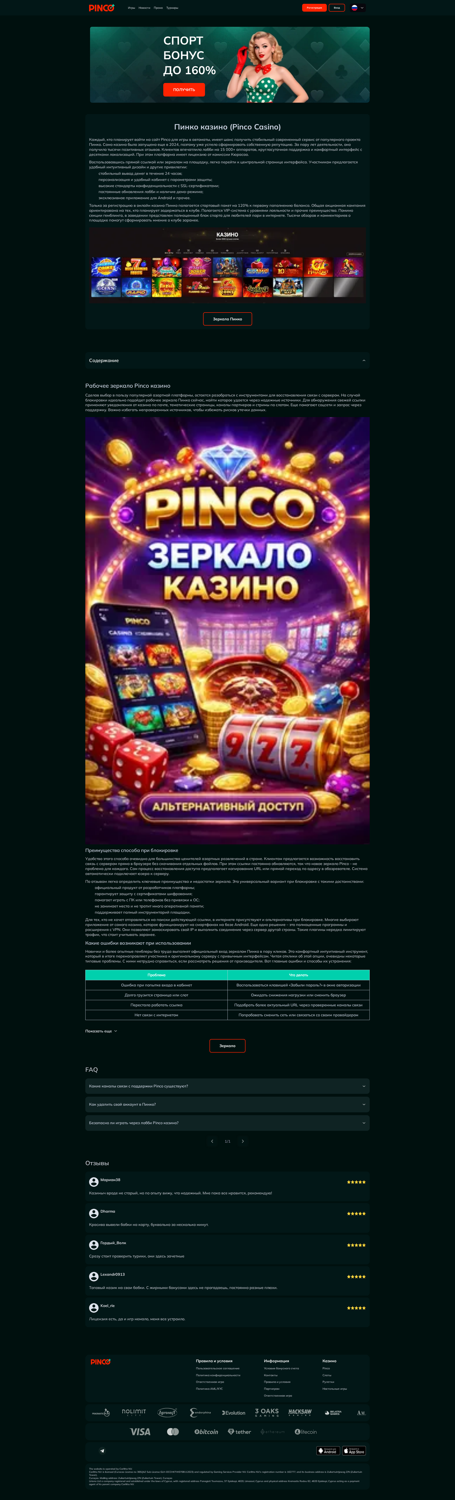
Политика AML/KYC (209, 1388)
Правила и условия (214, 1360)
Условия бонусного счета (281, 1368)
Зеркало (227, 1045)
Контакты (271, 1375)
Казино (330, 1360)
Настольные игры (335, 1388)
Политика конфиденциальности (218, 1375)
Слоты (327, 1375)
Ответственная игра (210, 1382)
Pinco (326, 1368)
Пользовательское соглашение (218, 1368)
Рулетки (328, 1382)
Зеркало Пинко (227, 319)
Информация (276, 1360)
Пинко (95, 144)
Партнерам (271, 1388)
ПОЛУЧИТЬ (184, 89)
